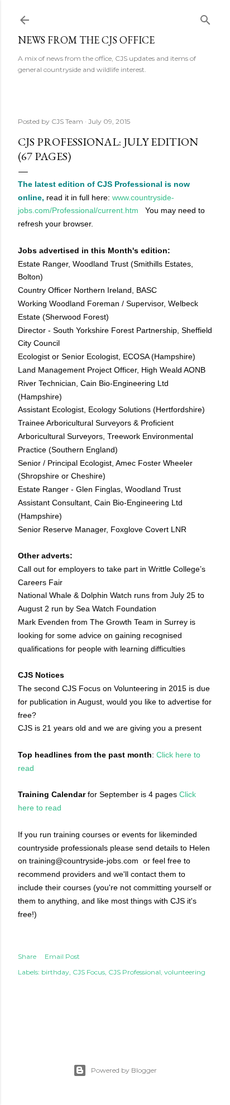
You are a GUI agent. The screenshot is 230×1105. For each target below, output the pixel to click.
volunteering (184, 972)
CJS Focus (89, 972)
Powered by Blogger (124, 1070)
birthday (55, 972)
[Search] (205, 17)
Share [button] (27, 956)
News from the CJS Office (86, 39)
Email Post (62, 956)
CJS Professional (134, 972)
